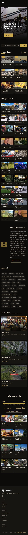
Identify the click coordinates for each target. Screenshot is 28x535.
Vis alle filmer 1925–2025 (14, 411)
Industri (18, 282)
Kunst (3, 288)
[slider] (3, 403)
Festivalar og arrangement (18, 276)
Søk (25, 45)
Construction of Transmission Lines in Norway (13, 25)
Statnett (19, 306)
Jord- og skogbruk (6, 285)
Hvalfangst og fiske (6, 282)
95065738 (4, 518)
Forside (3, 502)
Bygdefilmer (11, 273)
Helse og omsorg (12, 279)
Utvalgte (3, 507)
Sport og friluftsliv (5, 306)
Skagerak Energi (5, 303)
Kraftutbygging (22, 285)
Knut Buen (14, 285)
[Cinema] (19, 8)
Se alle (24, 52)
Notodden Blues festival (6, 294)
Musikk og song (5, 291)
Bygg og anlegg (19, 273)
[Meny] (25, 2)
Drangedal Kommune (6, 276)
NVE (15, 294)
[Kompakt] (24, 8)
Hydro (13, 282)
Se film (9, 35)
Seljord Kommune (16, 300)
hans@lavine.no (5, 520)
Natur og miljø (14, 291)
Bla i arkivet (16, 261)
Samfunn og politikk (6, 300)
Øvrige (20, 297)
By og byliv (4, 273)
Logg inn (4, 527)
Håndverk (4, 279)
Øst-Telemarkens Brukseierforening (9, 297)
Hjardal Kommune (21, 279)
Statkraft (13, 306)
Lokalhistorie (19, 288)
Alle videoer (4, 504)
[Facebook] (2, 496)
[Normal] (22, 8)
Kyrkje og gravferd (10, 288)
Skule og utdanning (15, 303)
